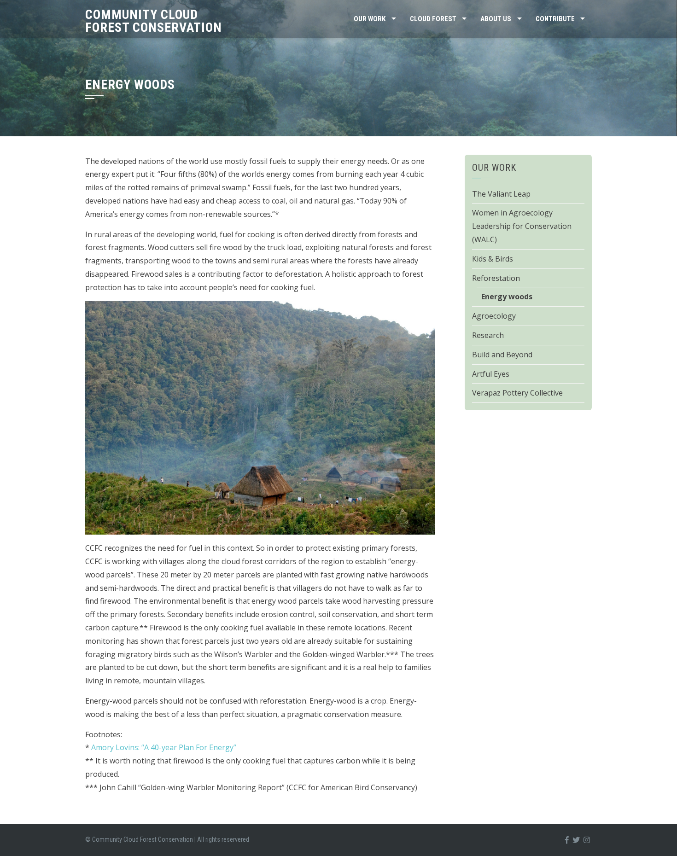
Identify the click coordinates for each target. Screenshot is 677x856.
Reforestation (496, 278)
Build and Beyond (502, 354)
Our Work (369, 19)
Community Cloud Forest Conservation (153, 21)
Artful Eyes (490, 374)
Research (488, 335)
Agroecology (494, 316)
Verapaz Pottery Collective (517, 393)
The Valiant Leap (501, 194)
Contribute (555, 19)
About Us (495, 19)
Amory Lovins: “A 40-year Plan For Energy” (163, 747)
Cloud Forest (433, 19)
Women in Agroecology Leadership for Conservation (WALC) (522, 226)
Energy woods (506, 296)
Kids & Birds (492, 259)
